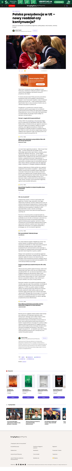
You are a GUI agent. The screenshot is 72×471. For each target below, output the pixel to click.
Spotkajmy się (36, 458)
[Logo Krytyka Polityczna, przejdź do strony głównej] (36, 6)
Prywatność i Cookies (57, 450)
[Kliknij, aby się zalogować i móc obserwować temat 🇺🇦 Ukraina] (32, 357)
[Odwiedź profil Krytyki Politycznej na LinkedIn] (25, 464)
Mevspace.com (55, 464)
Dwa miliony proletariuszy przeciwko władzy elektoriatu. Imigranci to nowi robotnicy (30, 304)
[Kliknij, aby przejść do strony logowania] (64, 5)
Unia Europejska (16, 11)
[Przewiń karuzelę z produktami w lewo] (7, 387)
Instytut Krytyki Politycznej (16, 454)
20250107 (24, 361)
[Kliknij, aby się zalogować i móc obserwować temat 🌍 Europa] (39, 357)
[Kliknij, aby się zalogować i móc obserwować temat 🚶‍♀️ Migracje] (33, 359)
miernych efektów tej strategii (28, 261)
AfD (34, 244)
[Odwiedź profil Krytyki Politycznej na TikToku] (21, 464)
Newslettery (35, 450)
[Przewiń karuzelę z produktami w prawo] (64, 387)
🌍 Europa (36, 357)
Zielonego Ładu (29, 293)
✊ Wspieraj (55, 458)
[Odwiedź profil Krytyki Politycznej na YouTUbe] (23, 464)
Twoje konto (55, 454)
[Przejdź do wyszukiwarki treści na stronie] (6, 5)
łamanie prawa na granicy (29, 221)
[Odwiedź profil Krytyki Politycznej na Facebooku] (16, 464)
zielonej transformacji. (29, 288)
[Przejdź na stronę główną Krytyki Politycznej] (19, 437)
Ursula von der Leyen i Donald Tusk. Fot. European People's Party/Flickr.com (7, 67)
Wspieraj (12, 5)
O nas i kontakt (36, 454)
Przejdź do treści (5, 1)
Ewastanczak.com (64, 464)
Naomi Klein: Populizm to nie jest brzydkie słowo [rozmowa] (31, 188)
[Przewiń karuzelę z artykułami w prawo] (64, 417)
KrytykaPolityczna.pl (15, 446)
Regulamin (55, 446)
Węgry (23, 357)
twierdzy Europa (36, 255)
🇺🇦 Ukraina (28, 357)
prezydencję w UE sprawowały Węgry (36, 121)
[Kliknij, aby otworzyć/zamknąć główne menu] (2, 6)
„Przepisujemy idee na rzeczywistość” (18, 443)
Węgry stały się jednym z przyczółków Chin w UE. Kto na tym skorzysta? (31, 140)
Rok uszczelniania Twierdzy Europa (28, 233)
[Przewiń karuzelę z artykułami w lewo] (7, 417)
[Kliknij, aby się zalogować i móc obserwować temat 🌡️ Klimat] (24, 359)
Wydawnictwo (13, 450)
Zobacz (13, 397)
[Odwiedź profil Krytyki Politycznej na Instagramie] (18, 464)
